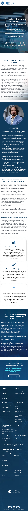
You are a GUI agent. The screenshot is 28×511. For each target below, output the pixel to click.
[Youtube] (19, 507)
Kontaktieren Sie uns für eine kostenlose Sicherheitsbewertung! (15, 36)
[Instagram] (11, 507)
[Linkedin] (14, 507)
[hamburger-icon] (25, 2)
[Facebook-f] (9, 507)
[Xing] (17, 507)
